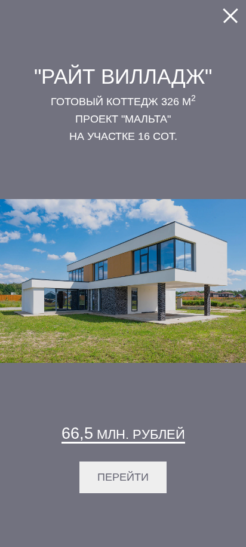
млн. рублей (123, 433)
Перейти (123, 477)
